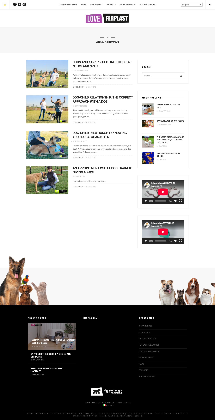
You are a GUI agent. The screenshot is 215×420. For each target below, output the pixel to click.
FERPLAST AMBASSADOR (149, 345)
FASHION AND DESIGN (68, 5)
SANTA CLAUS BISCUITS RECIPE (170, 121)
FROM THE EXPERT (128, 5)
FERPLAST (127, 403)
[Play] (145, 200)
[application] (163, 192)
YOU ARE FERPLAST (148, 5)
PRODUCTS (111, 5)
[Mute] (175, 200)
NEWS (83, 5)
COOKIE (119, 403)
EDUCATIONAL (96, 5)
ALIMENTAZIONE (145, 326)
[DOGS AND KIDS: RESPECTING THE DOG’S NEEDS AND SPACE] (47, 74)
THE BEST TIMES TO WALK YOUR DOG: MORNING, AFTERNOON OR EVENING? (170, 139)
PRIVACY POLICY (108, 403)
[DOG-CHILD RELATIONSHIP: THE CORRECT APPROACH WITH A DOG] (47, 109)
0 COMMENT (78, 87)
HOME (87, 403)
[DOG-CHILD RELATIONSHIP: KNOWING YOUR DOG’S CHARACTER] (47, 145)
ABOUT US (96, 403)
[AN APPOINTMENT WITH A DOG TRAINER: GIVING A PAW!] (47, 180)
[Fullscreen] (180, 200)
